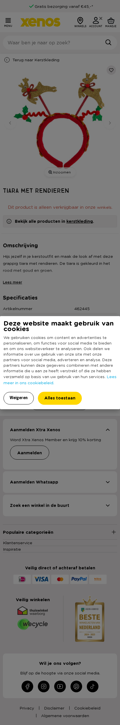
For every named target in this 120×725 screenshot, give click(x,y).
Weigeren (19, 397)
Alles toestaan (59, 398)
